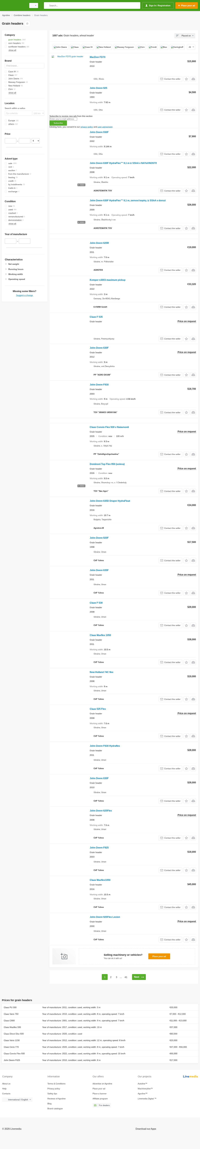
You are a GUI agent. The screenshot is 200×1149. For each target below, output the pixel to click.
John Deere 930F (99, 132)
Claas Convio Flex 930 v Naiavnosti (109, 427)
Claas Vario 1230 (12, 1040)
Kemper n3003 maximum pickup (107, 280)
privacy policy (87, 127)
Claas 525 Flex (98, 709)
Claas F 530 (96, 603)
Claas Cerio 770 (11, 1047)
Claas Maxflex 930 (12, 1027)
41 (126, 977)
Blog (49, 1103)
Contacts (6, 1093)
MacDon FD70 (97, 57)
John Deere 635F (99, 570)
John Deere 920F (99, 538)
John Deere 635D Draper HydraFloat (110, 501)
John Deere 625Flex (101, 810)
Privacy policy (53, 1088)
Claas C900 (9, 1020)
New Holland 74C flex (101, 672)
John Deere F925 (99, 847)
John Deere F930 (99, 384)
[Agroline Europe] (14, 5)
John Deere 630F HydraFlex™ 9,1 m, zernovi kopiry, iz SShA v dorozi (128, 200)
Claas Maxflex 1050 (100, 635)
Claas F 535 (96, 317)
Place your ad (159, 956)
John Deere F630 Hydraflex (105, 746)
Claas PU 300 (10, 1007)
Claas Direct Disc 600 (14, 1034)
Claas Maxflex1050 (100, 880)
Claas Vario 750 (11, 1014)
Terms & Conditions (56, 1083)
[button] (186, 79)
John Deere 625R (99, 243)
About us (6, 1083)
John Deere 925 (98, 88)
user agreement (105, 127)
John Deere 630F (99, 348)
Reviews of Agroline (56, 1098)
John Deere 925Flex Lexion (105, 917)
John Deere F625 (12, 1060)
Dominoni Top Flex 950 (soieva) (107, 464)
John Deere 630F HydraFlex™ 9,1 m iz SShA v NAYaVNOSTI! (123, 163)
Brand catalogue (55, 1108)
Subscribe (58, 123)
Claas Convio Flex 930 (14, 1053)
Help (4, 1088)
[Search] (47, 5)
